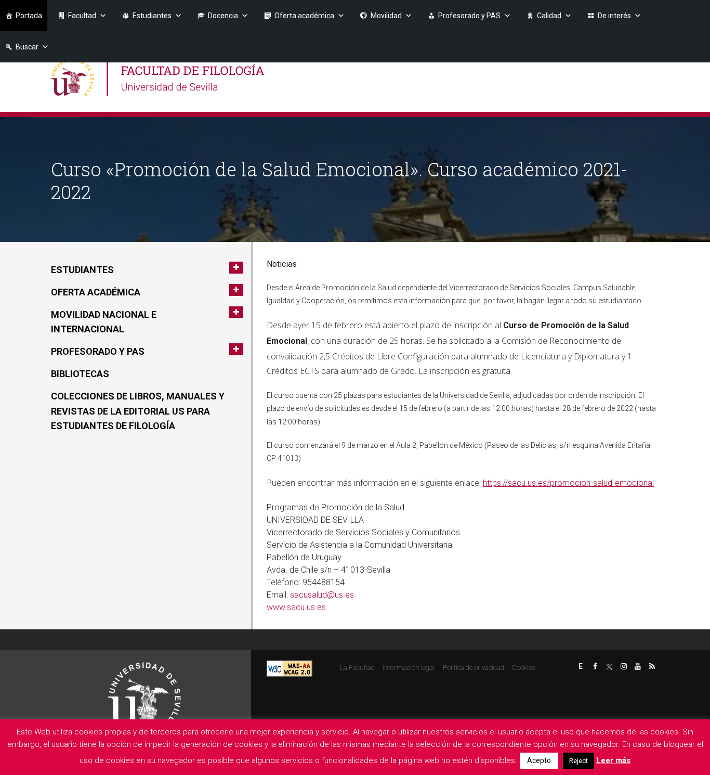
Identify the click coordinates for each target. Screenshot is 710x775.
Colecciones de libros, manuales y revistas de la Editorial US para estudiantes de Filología (138, 411)
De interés (614, 15)
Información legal (409, 667)
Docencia (223, 15)
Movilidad (386, 15)
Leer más (613, 760)
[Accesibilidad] (289, 668)
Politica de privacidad (473, 667)
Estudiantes (152, 15)
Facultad (82, 15)
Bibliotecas (80, 373)
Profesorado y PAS (469, 15)
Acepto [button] (539, 760)
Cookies (523, 667)
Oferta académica (304, 15)
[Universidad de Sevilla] (144, 694)
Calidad (549, 15)
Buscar (27, 47)
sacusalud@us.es (322, 595)
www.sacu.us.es (296, 607)
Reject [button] (578, 761)
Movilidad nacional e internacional (103, 322)
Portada (29, 15)
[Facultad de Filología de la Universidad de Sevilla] (159, 76)
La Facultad (357, 667)
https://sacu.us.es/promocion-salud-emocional (568, 483)
